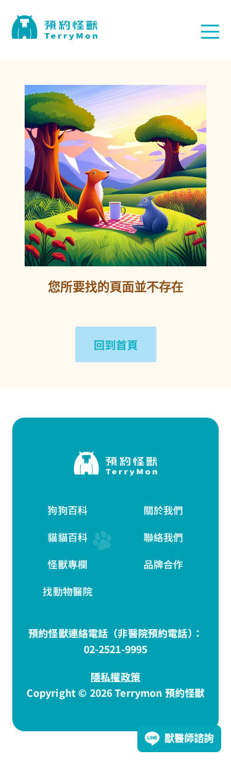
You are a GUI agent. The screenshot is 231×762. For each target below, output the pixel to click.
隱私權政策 (115, 676)
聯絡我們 (164, 537)
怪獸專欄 (67, 564)
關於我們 (164, 509)
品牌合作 (164, 564)
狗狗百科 (67, 509)
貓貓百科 (67, 537)
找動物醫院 (67, 591)
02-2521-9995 (116, 648)
